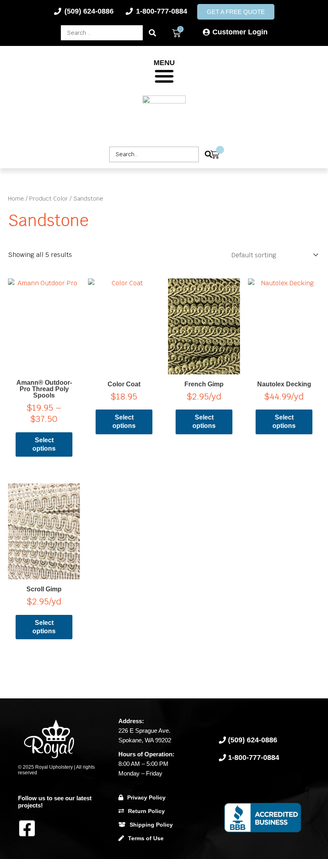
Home (16, 198)
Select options (44, 444)
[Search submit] (152, 33)
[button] (164, 76)
